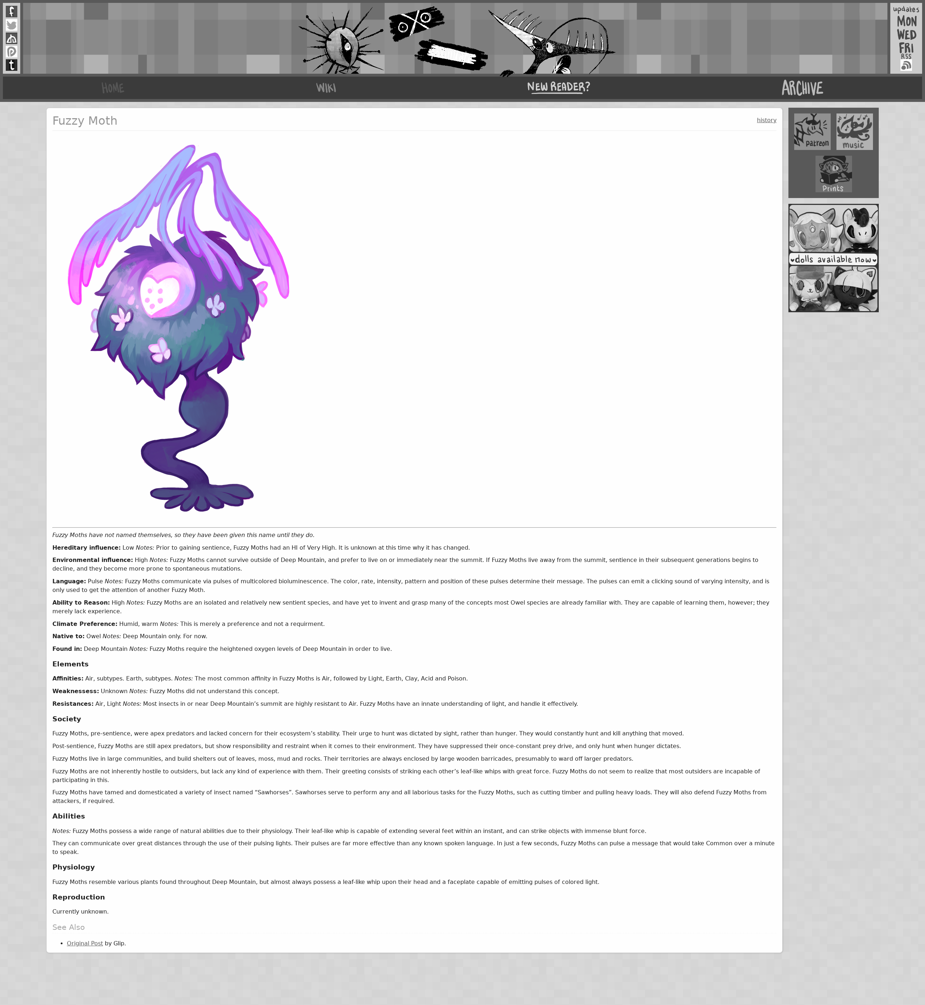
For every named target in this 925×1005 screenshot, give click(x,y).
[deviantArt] (11, 38)
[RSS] (906, 65)
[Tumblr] (11, 65)
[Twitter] (11, 25)
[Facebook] (11, 11)
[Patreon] (11, 51)
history (766, 120)
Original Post (85, 943)
